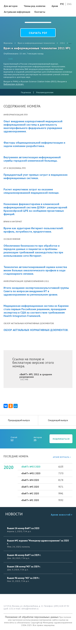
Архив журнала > (62, 457)
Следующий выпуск (58, 420)
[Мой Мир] (15, 406)
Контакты (39, 11)
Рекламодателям (44, 92)
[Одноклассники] (10, 406)
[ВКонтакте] (6, 406)
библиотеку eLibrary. (14, 84)
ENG (69, 4)
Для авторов (10, 6)
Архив (55, 6)
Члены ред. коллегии (34, 6)
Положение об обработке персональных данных (32, 617)
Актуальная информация (17, 11)
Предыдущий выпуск (19, 420)
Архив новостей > (61, 514)
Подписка (26, 92)
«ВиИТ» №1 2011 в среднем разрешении (35, 377)
